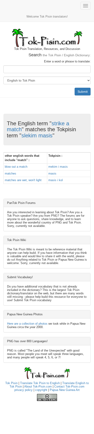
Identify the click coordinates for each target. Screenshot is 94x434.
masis (52, 173)
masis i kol (55, 180)
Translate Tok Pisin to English (40, 383)
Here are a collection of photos (27, 323)
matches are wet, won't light (23, 180)
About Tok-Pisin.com (38, 386)
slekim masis (36, 135)
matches (10, 173)
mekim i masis (58, 166)
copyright (41, 390)
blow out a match (16, 166)
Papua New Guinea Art (65, 390)
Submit (83, 91)
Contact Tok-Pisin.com (69, 386)
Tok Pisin (11, 383)
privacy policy (23, 390)
